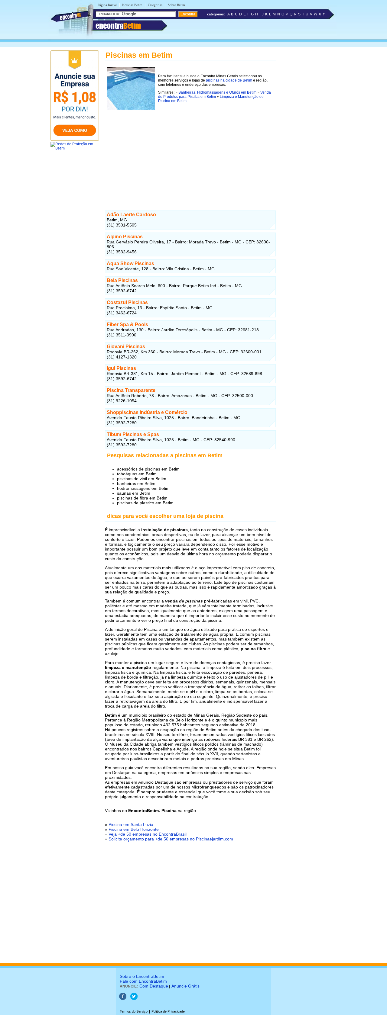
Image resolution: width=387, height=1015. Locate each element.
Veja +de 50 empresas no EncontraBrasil (148, 834)
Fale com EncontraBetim (143, 981)
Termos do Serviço (134, 1011)
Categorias (155, 5)
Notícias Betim (132, 5)
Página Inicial (107, 5)
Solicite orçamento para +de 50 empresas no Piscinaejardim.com (171, 839)
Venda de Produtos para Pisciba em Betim (214, 94)
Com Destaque (153, 986)
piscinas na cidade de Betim (229, 80)
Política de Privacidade (168, 1011)
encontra (118, 26)
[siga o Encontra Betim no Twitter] (134, 999)
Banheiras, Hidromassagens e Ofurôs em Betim (217, 92)
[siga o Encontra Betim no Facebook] (122, 999)
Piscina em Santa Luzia (131, 824)
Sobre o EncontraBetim (142, 976)
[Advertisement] (190, 153)
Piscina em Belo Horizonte (134, 829)
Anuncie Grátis (185, 986)
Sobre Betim (176, 5)
